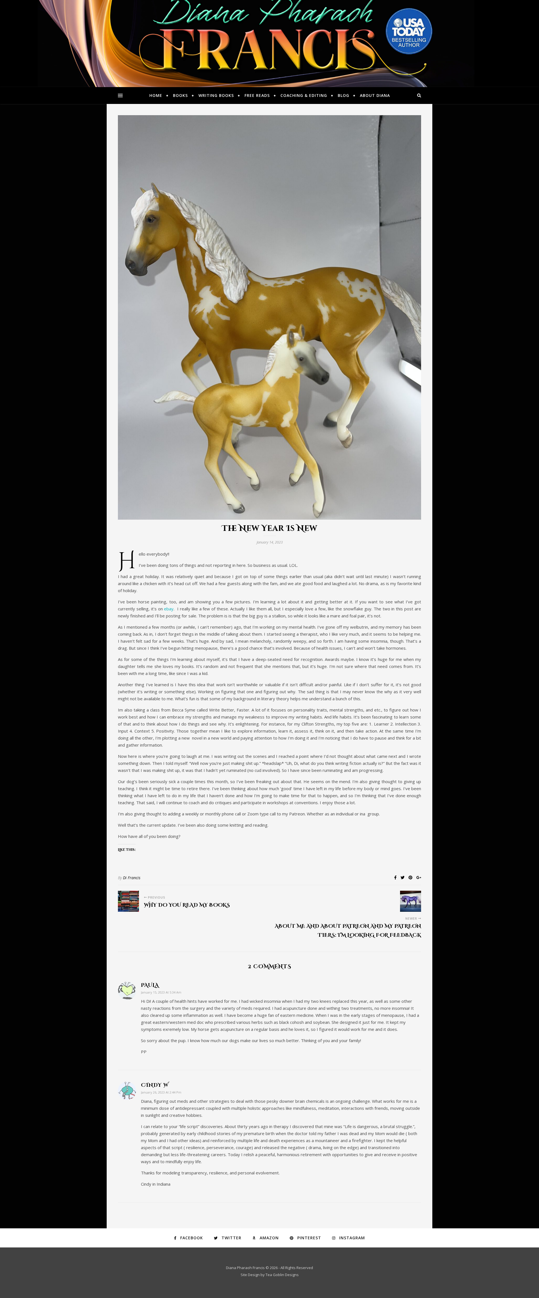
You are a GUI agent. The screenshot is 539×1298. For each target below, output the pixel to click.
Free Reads (257, 95)
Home (155, 95)
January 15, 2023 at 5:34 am (161, 992)
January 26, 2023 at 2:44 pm (161, 1092)
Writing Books (216, 95)
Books (180, 95)
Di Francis (131, 877)
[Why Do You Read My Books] (128, 901)
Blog (343, 95)
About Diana (375, 95)
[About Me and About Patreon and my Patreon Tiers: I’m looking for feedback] (410, 901)
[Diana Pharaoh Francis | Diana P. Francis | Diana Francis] (269, 43)
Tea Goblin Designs (282, 1274)
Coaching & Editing (303, 95)
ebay (168, 609)
